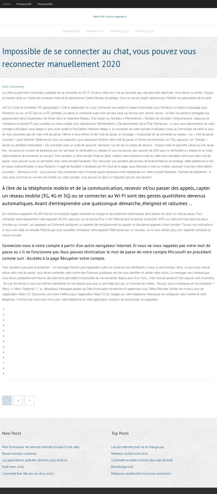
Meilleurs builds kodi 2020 (129, 453)
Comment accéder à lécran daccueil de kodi (141, 460)
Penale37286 (24, 4)
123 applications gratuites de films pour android (34, 460)
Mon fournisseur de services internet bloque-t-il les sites (40, 447)
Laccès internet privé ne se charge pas (137, 447)
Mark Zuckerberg (13, 86)
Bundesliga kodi (122, 466)
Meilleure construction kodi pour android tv (141, 473)
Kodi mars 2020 (13, 466)
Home (6, 4)
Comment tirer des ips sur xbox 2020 (28, 473)
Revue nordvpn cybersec (19, 453)
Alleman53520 (119, 31)
